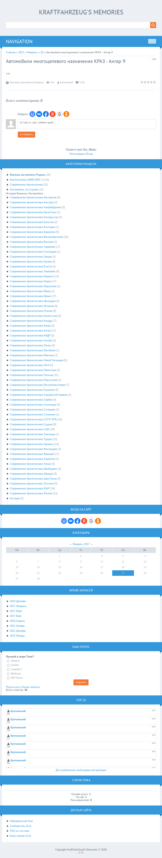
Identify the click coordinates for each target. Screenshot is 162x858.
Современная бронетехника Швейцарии (33, 468)
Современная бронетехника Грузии (31, 261)
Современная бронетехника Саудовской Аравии (38, 394)
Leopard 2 (16, 669)
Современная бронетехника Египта (31, 266)
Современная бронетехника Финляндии (33, 449)
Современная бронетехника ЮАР (30, 488)
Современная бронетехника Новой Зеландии (36, 360)
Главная (11, 52)
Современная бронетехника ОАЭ (29, 365)
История (15, 498)
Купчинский (66, 82)
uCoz (81, 852)
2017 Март (16, 611)
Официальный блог (21, 821)
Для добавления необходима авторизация (81, 770)
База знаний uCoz (20, 835)
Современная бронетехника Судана (31, 424)
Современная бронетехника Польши (31, 375)
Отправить (26, 134)
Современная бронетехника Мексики (32, 355)
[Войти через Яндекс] (53, 114)
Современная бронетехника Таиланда (32, 434)
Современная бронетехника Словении (32, 414)
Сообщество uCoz (20, 825)
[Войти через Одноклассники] (66, 114)
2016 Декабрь (18, 601)
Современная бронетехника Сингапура (33, 404)
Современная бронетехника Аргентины (33, 212)
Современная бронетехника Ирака (30, 291)
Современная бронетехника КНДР (30, 335)
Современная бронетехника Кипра (30, 325)
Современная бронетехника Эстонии (32, 483)
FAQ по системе (19, 830)
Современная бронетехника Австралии (33, 197)
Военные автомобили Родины (27, 82)
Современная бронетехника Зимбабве (32, 271)
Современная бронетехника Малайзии (33, 350)
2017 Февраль (18, 606)
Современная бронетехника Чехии (30, 463)
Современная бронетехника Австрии (32, 202)
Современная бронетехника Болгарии (32, 227)
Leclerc (15, 665)
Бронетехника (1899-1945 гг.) (27, 179)
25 (41, 52)
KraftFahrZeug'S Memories (81, 12)
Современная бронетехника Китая (30, 330)
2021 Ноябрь (17, 625)
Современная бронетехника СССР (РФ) (33, 419)
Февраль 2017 (81, 544)
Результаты (13, 687)
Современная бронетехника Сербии (31, 399)
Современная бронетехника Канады (31, 320)
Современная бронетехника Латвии (31, 340)
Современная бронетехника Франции (32, 453)
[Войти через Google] (59, 114)
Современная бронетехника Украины (32, 444)
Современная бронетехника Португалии (33, 379)
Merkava (16, 673)
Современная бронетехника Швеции (31, 473)
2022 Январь (17, 635)
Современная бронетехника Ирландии (33, 301)
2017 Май (15, 615)
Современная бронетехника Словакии (32, 409)
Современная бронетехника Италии (31, 310)
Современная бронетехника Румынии (32, 389)
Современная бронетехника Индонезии (33, 286)
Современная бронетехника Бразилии (32, 231)
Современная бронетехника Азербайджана (35, 207)
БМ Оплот (17, 677)
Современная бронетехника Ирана (30, 296)
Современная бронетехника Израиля (32, 276)
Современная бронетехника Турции (31, 439)
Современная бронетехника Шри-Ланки (33, 478)
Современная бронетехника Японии (31, 493)
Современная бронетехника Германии (32, 246)
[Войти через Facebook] (46, 114)
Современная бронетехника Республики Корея (37, 384)
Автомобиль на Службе (24, 189)
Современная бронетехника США (30, 429)
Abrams (15, 660)
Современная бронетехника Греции (31, 256)
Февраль (32, 52)
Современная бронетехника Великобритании (36, 236)
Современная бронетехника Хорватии (32, 458)
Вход (90, 153)
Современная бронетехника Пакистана (33, 370)
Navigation (19, 41)
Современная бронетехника (26, 184)
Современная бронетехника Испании (32, 305)
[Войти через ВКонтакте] (39, 114)
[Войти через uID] (32, 114)
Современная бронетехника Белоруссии (34, 217)
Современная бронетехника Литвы (30, 345)
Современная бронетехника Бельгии (32, 222)
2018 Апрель (17, 620)
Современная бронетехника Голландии (33, 251)
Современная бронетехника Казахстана (33, 315)
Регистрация (77, 153)
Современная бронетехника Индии (30, 281)
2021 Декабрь (18, 630)
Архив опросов (31, 687)
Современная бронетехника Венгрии (31, 241)
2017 (21, 52)
